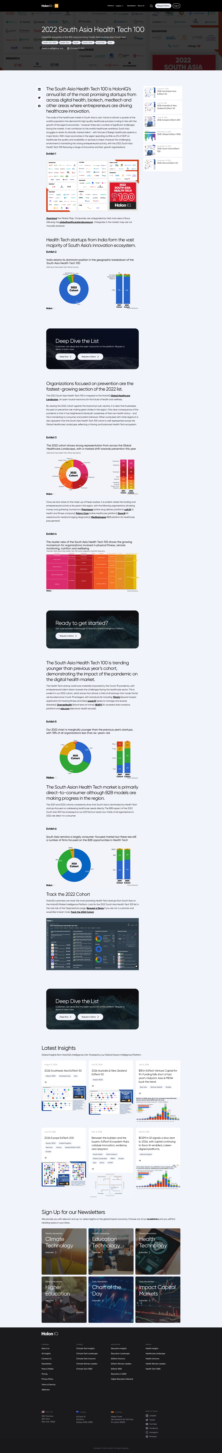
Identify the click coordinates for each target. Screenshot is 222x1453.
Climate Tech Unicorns (86, 1359)
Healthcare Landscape (155, 1353)
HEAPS (98, 704)
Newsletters (131, 6)
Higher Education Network (122, 1379)
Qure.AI (121, 513)
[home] (50, 6)
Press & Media (47, 1369)
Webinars (46, 1390)
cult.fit (127, 509)
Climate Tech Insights (85, 1348)
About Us (141, 6)
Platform (111, 6)
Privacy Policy (47, 1379)
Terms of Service (48, 1384)
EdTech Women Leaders (121, 1364)
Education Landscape (120, 1353)
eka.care (64, 708)
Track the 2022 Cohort (82, 912)
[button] (119, 5)
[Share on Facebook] (39, 106)
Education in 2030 (118, 1374)
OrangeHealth (64, 704)
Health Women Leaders (156, 1364)
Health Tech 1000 (153, 1369)
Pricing (44, 1374)
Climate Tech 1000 (84, 1369)
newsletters (153, 1219)
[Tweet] (39, 97)
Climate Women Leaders (86, 1364)
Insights (118, 6)
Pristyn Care (82, 513)
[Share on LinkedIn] (39, 89)
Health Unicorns (152, 1359)
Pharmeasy (87, 509)
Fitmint (116, 697)
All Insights (46, 1353)
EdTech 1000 (116, 1369)
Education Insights (119, 1348)
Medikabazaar (98, 517)
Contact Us (46, 1359)
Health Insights (152, 1348)
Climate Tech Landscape (87, 1353)
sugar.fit (92, 700)
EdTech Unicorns (118, 1359)
